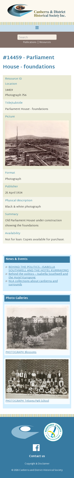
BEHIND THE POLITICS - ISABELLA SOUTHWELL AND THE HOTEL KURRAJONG (39, 269)
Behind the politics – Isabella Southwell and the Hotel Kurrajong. (38, 276)
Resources (45, 42)
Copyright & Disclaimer (37, 464)
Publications (29, 42)
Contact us (37, 456)
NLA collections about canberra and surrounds (33, 283)
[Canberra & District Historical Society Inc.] (37, 11)
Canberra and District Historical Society (41, 470)
